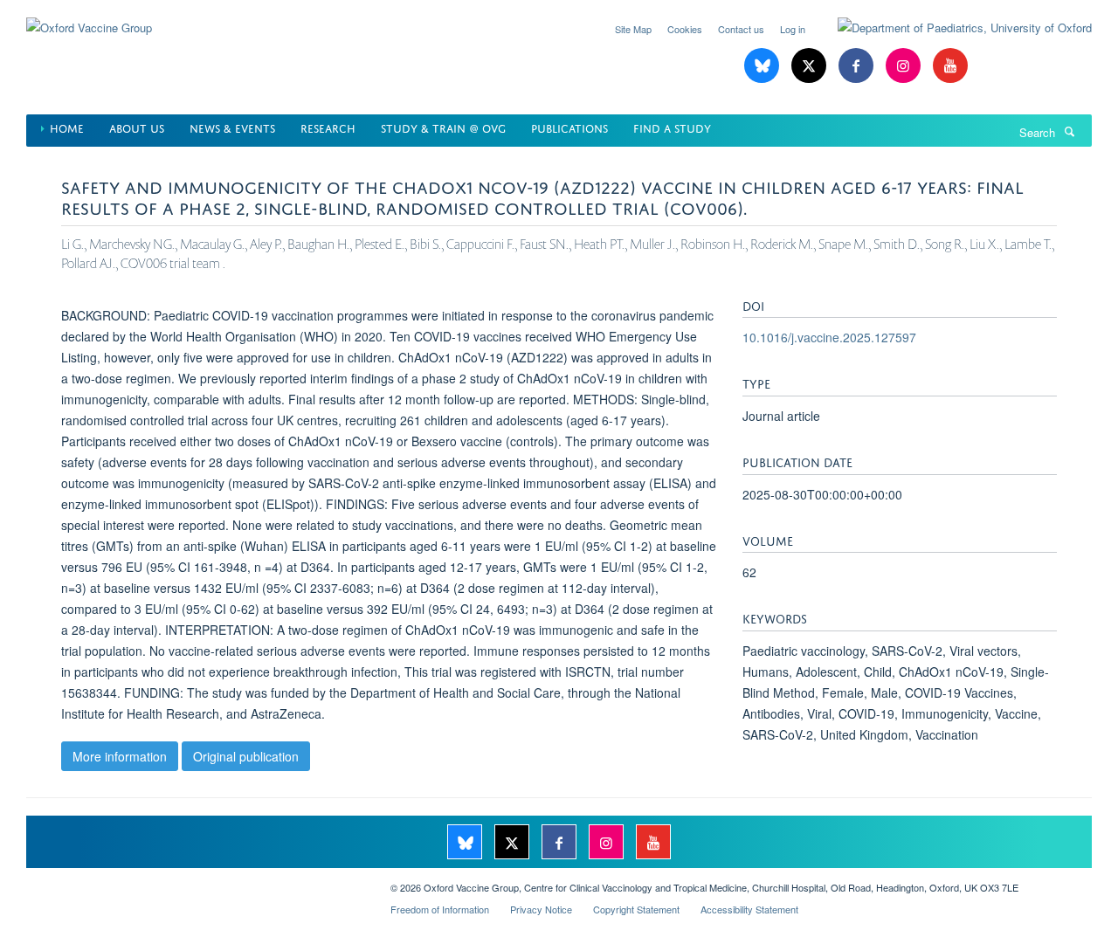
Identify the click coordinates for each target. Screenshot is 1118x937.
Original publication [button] (246, 756)
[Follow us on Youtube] (950, 66)
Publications (569, 127)
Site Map (633, 29)
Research (327, 127)
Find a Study (672, 127)
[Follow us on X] (810, 66)
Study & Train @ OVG (443, 127)
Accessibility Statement (749, 909)
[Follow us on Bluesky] (763, 66)
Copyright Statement (636, 909)
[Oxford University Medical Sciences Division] (195, 881)
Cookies (684, 29)
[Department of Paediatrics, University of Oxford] (951, 27)
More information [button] (119, 756)
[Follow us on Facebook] (857, 66)
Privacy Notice (541, 909)
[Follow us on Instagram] (905, 66)
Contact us (741, 29)
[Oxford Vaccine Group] (89, 17)
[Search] (1069, 131)
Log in (792, 29)
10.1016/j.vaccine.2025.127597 (829, 337)
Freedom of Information (439, 909)
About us (136, 127)
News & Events (232, 127)
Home (67, 127)
